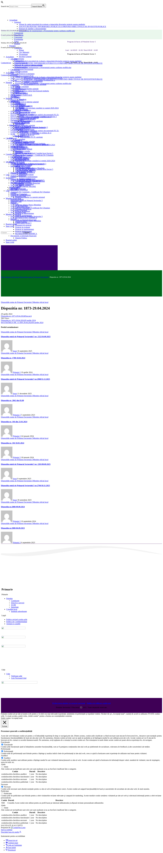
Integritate (15, 607)
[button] (2, 3)
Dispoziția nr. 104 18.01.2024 (12, 443)
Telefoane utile (16, 676)
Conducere (15, 601)
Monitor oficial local (12, 277)
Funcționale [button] (5, 742)
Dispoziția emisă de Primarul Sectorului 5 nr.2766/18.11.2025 (25, 486)
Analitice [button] (4, 756)
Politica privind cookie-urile (16, 619)
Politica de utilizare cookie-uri (99, 703)
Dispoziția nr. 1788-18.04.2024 (13, 358)
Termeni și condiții (13, 624)
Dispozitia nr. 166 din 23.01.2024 (14, 422)
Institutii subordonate (19, 611)
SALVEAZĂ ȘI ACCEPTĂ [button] (12, 825)
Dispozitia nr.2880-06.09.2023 (13, 528)
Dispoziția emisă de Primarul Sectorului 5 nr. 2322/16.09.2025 (25, 337)
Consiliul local (11, 609)
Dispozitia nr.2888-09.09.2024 (13, 507)
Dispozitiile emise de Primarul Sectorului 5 (34, 277)
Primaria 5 (17, 372)
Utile (8, 674)
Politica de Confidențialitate (16, 622)
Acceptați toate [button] (17, 718)
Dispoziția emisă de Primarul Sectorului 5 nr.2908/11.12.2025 (25, 379)
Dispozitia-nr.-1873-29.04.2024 (13, 316)
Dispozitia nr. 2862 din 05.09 (12, 400)
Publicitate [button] (5, 791)
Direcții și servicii (17, 603)
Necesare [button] (4, 784)
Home (3, 277)
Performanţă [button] (5, 749)
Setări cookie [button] (6, 718)
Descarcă (28, 316)
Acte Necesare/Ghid (18, 678)
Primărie (9, 599)
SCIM (13, 605)
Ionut (15, 351)
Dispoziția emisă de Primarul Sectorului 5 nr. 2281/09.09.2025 (25, 464)
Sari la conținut (6, 830)
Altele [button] (3, 764)
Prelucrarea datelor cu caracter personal (68, 703)
